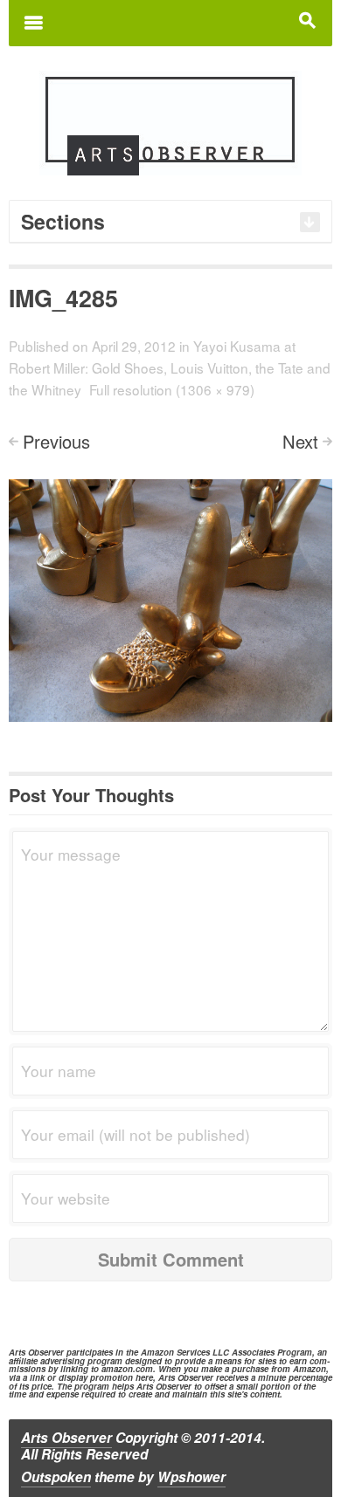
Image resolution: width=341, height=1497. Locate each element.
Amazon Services (175, 1352)
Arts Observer (66, 1437)
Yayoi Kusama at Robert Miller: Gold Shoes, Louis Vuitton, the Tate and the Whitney (170, 367)
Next (300, 441)
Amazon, (311, 1369)
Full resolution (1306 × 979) (171, 389)
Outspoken (56, 1477)
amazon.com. (128, 1369)
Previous (56, 441)
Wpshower (191, 1477)
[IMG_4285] (170, 598)
